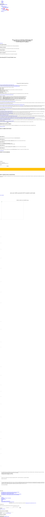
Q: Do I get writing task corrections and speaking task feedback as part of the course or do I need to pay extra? (12, 104)
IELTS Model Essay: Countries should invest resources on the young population (10, 494)
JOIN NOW (1, 43)
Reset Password (2, 516)
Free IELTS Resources (3, 6)
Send (20, 507)
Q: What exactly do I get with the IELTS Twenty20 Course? (6, 94)
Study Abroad (5, 9)
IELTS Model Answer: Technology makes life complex (7, 493)
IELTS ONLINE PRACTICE (3, 4)
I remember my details (6, 516)
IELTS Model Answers (5, 7)
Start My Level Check (2, 126)
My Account (2, 11)
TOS (1, 500)
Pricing (2, 8)
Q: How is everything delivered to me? (4, 114)
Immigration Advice (3, 499)
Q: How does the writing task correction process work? (6, 107)
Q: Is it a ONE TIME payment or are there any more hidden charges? (7, 101)
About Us (2, 497)
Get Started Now (2, 150)
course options (21, 105)
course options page (16, 85)
